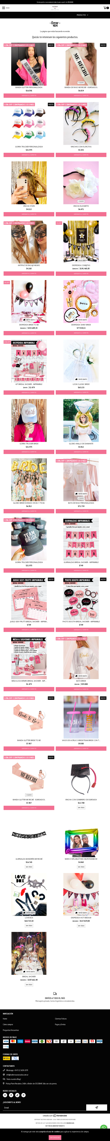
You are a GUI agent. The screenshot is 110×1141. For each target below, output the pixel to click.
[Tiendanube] (55, 1117)
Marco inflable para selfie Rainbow (81, 859)
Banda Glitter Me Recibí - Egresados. (29, 800)
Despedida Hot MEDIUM (81, 918)
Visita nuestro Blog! (14, 1079)
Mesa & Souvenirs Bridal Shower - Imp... (29, 681)
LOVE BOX (29, 918)
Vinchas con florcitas (81, 147)
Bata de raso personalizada (81, 503)
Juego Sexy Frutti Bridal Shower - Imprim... (29, 622)
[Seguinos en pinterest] (23, 1095)
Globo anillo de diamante (81, 444)
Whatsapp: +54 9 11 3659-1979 (17, 1070)
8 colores (81, 142)
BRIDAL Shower (29, 977)
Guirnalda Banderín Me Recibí (29, 859)
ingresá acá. (70, 1123)
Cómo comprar (8, 1024)
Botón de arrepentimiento (55, 1126)
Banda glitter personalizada (28, 87)
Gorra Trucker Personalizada (29, 147)
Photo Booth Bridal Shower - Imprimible (81, 622)
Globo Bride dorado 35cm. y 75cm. (29, 503)
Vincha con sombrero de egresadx (81, 800)
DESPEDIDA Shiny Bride (81, 325)
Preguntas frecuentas (11, 1030)
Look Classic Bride (81, 384)
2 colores (81, 201)
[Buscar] (51, 15)
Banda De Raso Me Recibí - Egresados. (81, 87)
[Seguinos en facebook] (11, 1095)
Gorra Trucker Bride (29, 444)
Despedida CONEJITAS (81, 265)
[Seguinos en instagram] (5, 1095)
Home (5, 1018)
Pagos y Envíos (60, 1024)
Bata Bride (81, 681)
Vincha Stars (29, 206)
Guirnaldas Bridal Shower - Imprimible (81, 562)
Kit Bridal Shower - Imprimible (29, 384)
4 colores (81, 498)
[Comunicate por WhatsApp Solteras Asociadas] (103, 1128)
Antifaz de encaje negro (29, 265)
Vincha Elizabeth (81, 206)
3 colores (81, 83)
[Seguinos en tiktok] (17, 1095)
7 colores (29, 439)
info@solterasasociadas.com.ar (17, 1074)
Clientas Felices (61, 1018)
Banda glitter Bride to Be (29, 740)
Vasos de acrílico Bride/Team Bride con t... (81, 740)
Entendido (55, 1137)
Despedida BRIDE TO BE (29, 325)
